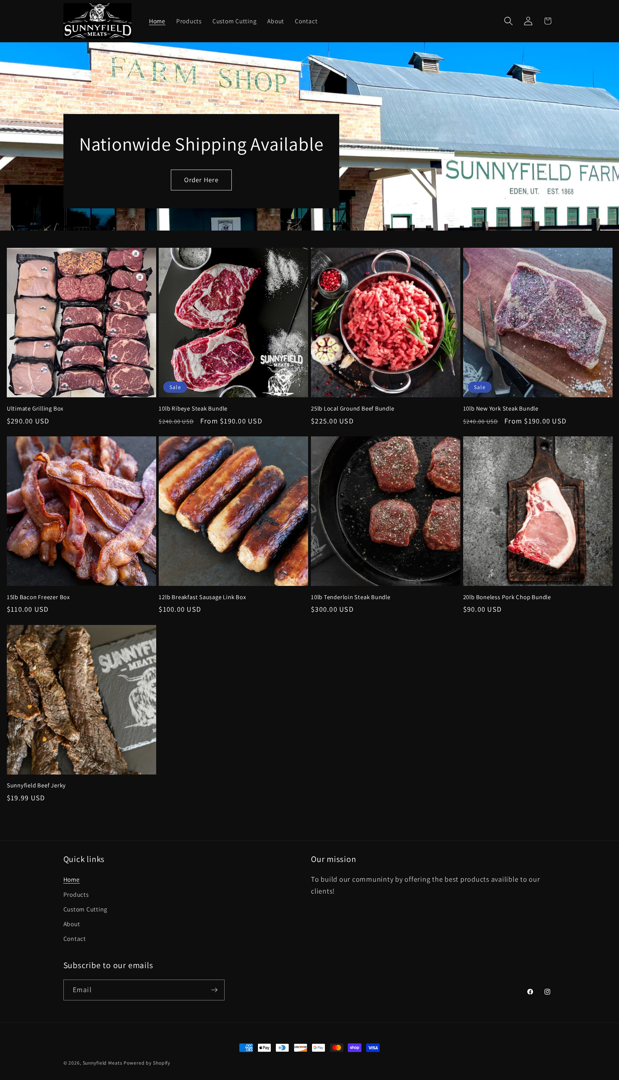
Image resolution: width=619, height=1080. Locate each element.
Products (76, 894)
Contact (74, 938)
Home (71, 879)
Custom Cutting (85, 909)
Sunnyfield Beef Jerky (36, 785)
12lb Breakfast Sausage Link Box (202, 597)
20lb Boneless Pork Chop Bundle (507, 597)
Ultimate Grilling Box (35, 408)
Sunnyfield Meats (103, 1063)
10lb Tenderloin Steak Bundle (350, 597)
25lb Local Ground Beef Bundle (352, 408)
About (71, 924)
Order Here (201, 179)
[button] (508, 21)
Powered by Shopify (147, 1063)
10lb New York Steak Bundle (500, 408)
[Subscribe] (214, 990)
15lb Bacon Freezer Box (38, 597)
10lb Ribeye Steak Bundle (193, 408)
